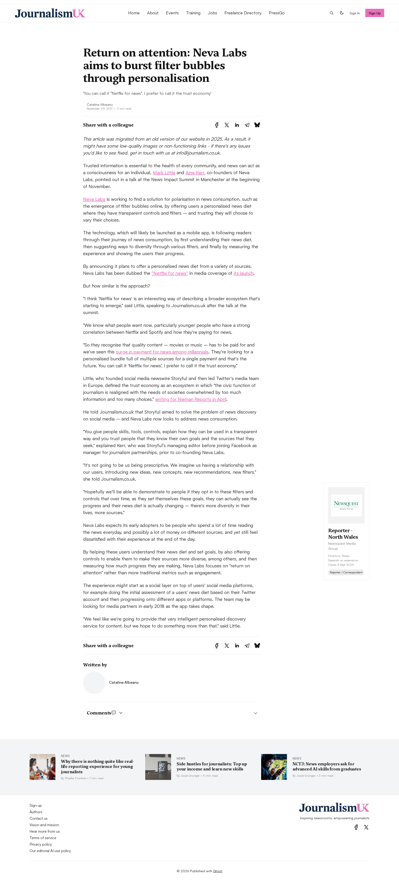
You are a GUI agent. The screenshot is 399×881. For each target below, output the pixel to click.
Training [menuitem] (193, 12)
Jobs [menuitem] (212, 12)
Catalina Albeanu (100, 104)
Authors (36, 812)
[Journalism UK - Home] (66, 13)
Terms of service (43, 837)
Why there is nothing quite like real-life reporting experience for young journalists (97, 766)
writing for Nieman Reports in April (190, 399)
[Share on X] (227, 125)
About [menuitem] (153, 12)
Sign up (36, 805)
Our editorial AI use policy (50, 850)
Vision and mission (44, 824)
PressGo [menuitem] (277, 12)
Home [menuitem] (134, 12)
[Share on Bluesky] (257, 125)
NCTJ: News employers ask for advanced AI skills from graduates (327, 766)
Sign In (355, 13)
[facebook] (356, 827)
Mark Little (164, 172)
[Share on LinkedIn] (237, 125)
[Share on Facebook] (217, 125)
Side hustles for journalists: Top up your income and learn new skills (212, 766)
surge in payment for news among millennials (162, 352)
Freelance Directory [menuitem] (242, 12)
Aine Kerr (195, 172)
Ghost (217, 871)
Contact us (39, 818)
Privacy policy (41, 844)
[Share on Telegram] (247, 125)
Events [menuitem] (172, 12)
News (65, 756)
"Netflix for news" (170, 273)
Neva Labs (94, 199)
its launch (244, 273)
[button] (331, 13)
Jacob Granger (190, 775)
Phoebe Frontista (75, 778)
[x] (366, 827)
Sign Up (375, 13)
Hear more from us (45, 831)
